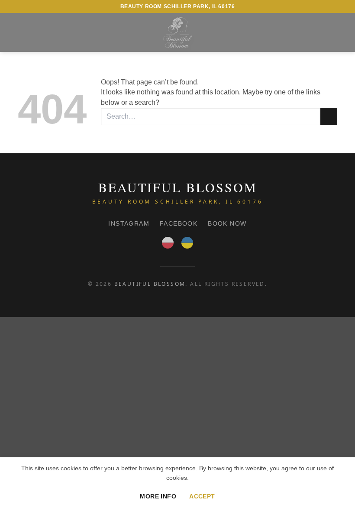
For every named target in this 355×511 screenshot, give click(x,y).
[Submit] (328, 116)
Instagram (128, 223)
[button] (23, 32)
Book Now (227, 223)
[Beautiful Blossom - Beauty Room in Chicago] (177, 32)
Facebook (178, 223)
